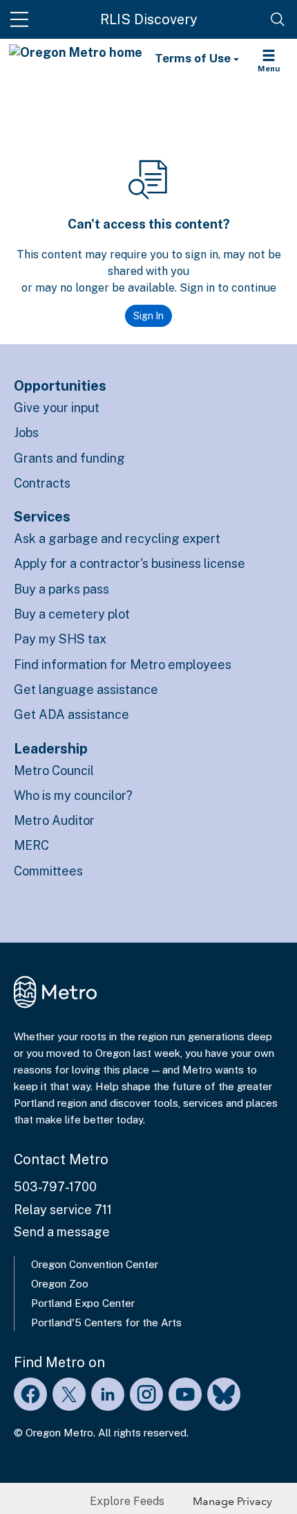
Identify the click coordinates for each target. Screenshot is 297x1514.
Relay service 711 (63, 1209)
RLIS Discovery (149, 19)
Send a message (62, 1231)
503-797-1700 (55, 1186)
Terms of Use (194, 58)
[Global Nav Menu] (19, 19)
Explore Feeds (127, 1501)
